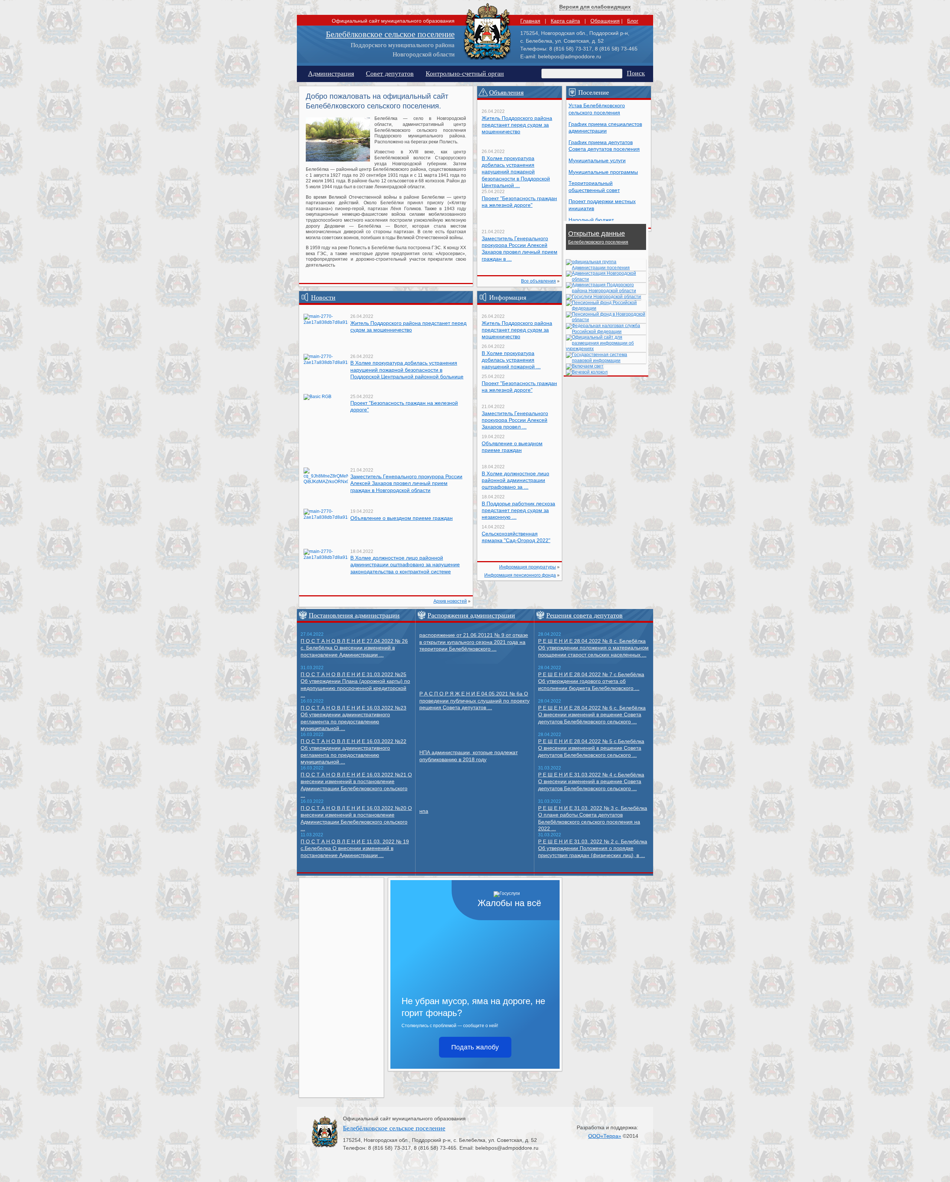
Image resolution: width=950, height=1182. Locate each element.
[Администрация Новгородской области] (606, 279)
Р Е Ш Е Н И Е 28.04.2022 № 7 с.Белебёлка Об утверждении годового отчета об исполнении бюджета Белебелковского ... (591, 681)
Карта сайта (565, 21)
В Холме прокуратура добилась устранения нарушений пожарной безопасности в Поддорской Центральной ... (516, 171)
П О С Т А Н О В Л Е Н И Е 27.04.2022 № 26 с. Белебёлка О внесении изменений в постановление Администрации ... (354, 648)
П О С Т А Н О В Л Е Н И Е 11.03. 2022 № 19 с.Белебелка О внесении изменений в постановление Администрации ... (355, 848)
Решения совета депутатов (584, 614)
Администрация (331, 73)
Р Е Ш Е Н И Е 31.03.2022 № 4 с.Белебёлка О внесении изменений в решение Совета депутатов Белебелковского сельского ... (591, 781)
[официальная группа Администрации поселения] (606, 267)
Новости (323, 297)
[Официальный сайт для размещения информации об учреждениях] (606, 348)
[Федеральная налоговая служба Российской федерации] (606, 331)
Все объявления (538, 281)
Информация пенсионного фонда (520, 575)
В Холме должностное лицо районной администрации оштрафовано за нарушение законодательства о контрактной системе (405, 564)
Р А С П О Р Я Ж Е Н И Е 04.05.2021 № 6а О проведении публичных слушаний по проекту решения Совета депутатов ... (474, 700)
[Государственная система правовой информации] (606, 360)
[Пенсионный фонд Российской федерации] (606, 308)
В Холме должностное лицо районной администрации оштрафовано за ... (515, 480)
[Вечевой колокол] (586, 372)
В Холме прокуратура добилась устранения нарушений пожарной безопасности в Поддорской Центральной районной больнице (406, 369)
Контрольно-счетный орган (465, 73)
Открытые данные (598, 237)
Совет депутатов (390, 73)
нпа (423, 811)
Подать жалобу (475, 1047)
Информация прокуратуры (527, 567)
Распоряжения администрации (471, 614)
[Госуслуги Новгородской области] (603, 296)
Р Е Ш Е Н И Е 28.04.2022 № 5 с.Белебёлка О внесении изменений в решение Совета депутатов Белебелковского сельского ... (591, 748)
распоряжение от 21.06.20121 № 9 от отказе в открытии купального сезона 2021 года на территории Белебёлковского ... (473, 642)
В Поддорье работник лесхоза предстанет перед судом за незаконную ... (518, 510)
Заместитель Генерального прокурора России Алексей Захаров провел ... (515, 420)
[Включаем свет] (584, 366)
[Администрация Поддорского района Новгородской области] (606, 290)
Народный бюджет (591, 220)
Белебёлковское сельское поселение (390, 33)
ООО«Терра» (604, 1136)
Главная (530, 21)
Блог (632, 21)
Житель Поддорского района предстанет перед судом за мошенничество (517, 124)
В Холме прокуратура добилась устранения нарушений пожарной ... (511, 359)
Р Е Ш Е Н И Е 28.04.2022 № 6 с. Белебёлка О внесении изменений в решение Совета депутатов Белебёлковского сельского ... (592, 714)
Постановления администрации (354, 614)
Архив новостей (450, 601)
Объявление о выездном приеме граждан (401, 518)
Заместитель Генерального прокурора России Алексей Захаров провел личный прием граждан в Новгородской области (406, 483)
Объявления (506, 92)
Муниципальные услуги (597, 160)
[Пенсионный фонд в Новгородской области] (606, 319)
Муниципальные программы (603, 172)
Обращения (605, 21)
